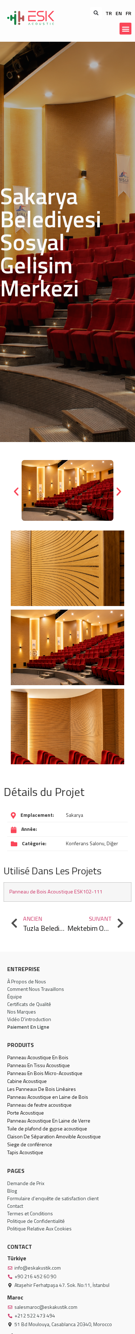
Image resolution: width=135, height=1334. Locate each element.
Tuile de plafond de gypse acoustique (47, 1128)
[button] (96, 13)
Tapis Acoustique (25, 1152)
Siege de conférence (29, 1144)
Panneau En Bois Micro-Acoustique (44, 1073)
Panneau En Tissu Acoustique (38, 1065)
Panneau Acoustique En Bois (37, 1057)
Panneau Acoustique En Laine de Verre (48, 1120)
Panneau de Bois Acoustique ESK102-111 (55, 892)
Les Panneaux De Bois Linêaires (41, 1089)
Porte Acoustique (25, 1112)
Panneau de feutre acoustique (39, 1104)
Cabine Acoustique (27, 1081)
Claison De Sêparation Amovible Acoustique (54, 1136)
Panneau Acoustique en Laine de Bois (47, 1097)
